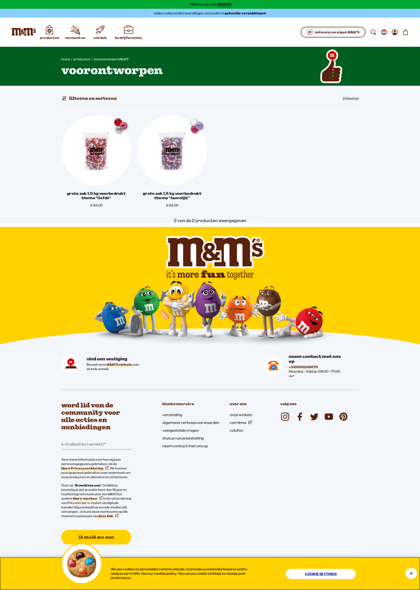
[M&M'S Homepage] (24, 32)
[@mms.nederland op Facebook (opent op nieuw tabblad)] (299, 416)
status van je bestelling (183, 438)
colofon (236, 430)
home (65, 59)
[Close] (411, 573)
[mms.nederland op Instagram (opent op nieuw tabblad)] (285, 416)
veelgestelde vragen (180, 430)
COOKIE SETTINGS (321, 574)
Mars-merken (85, 498)
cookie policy (165, 573)
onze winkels (241, 414)
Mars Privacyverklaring (82, 468)
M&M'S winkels (119, 364)
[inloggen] (395, 32)
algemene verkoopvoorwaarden (190, 422)
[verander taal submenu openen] (384, 32)
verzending (172, 414)
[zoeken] (373, 32)
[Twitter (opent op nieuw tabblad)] (314, 416)
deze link (105, 516)
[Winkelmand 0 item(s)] (405, 32)
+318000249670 (303, 367)
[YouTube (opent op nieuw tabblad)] (329, 416)
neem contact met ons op (185, 446)
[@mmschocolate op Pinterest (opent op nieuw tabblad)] (343, 416)
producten (81, 59)
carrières (238, 422)
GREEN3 (224, 4)
